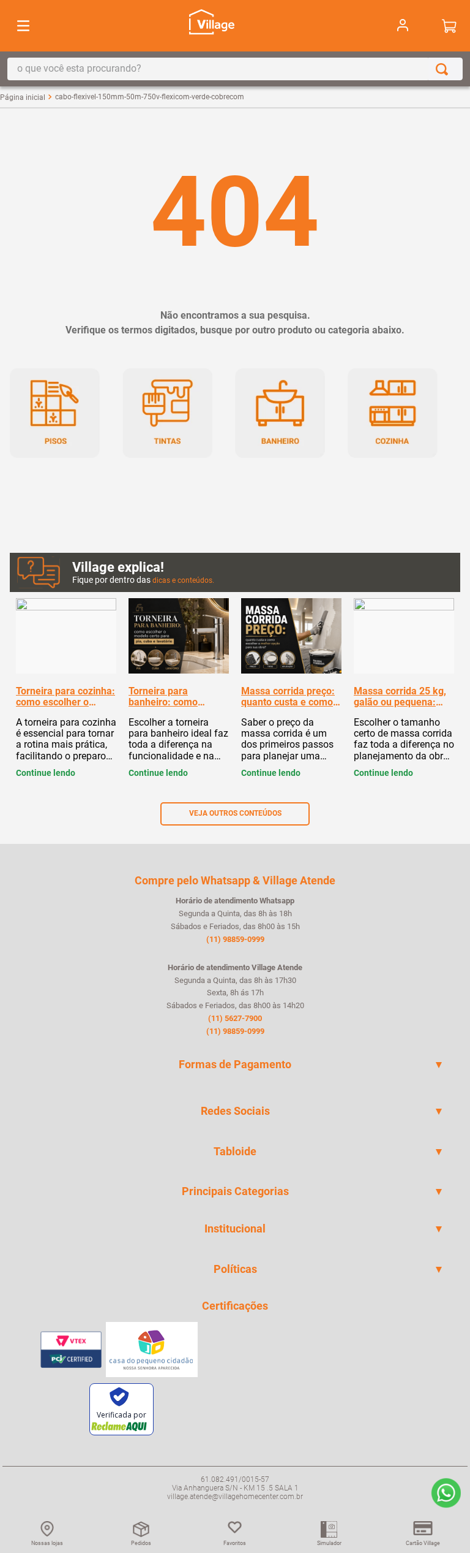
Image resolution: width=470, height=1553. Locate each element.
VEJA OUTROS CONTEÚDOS (235, 813)
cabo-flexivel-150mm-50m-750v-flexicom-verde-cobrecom (149, 97)
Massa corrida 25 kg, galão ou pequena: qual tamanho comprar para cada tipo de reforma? (404, 697)
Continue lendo (45, 773)
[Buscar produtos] (444, 69)
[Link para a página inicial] (22, 97)
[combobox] (235, 68)
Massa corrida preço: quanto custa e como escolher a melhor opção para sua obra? (289, 697)
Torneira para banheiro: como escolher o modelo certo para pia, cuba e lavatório (176, 697)
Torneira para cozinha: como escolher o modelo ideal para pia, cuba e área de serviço (66, 697)
